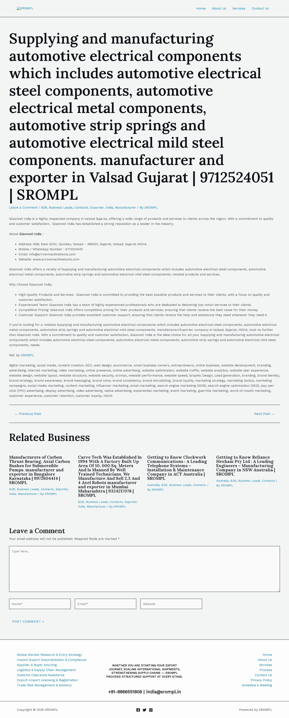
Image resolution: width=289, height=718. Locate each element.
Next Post (264, 413)
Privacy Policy (261, 680)
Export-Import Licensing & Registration (47, 680)
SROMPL (27, 355)
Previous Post (28, 413)
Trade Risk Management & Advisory (44, 685)
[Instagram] (151, 710)
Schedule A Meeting (257, 685)
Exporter (97, 207)
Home (201, 8)
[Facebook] (138, 710)
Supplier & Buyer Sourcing (37, 665)
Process (266, 670)
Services (239, 8)
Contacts (81, 207)
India (109, 207)
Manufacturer (125, 207)
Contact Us (260, 8)
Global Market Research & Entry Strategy (49, 655)
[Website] (171, 605)
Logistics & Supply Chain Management (46, 670)
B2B (44, 207)
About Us (219, 8)
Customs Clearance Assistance (41, 675)
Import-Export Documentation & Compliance (51, 660)
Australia (153, 485)
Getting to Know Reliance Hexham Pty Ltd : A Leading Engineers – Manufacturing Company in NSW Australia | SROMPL (245, 465)
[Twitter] (144, 710)
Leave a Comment (23, 207)
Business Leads (61, 207)
